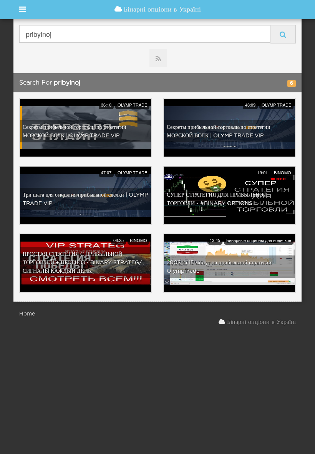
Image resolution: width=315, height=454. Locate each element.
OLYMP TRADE (132, 105)
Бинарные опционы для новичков (258, 240)
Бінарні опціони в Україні (161, 9)
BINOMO (282, 172)
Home (27, 314)
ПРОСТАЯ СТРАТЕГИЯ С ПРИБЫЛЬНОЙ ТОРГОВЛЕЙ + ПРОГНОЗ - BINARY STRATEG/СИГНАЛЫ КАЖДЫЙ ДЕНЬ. (82, 263)
